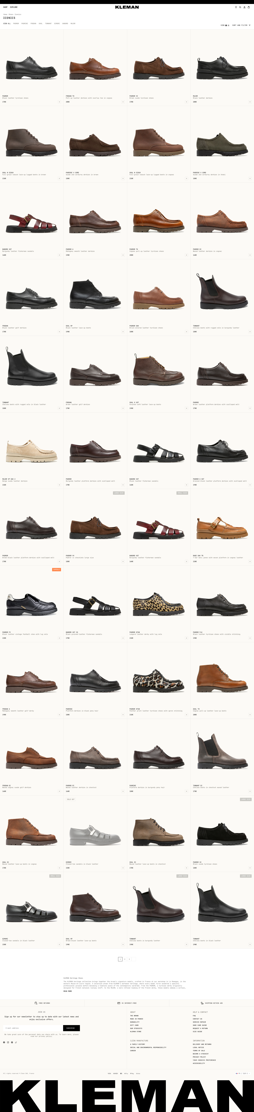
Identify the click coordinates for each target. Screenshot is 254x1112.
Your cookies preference (204, 1060)
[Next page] (134, 959)
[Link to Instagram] (8, 1042)
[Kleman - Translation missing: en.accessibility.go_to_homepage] (127, 7)
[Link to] (16, 1042)
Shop (5, 7)
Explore (13, 7)
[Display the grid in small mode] (228, 25)
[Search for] (240, 7)
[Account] (244, 7)
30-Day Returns (126, 2)
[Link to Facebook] (4, 1042)
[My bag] (249, 7)
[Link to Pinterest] (12, 1042)
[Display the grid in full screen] (226, 25)
